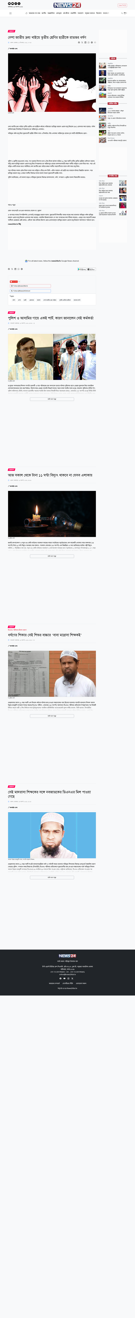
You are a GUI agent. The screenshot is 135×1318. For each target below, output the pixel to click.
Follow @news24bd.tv (20, 286)
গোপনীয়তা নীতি (68, 983)
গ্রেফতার (31, 300)
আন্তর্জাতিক (51, 13)
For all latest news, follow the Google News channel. (53, 261)
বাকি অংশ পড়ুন (52, 399)
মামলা (38, 300)
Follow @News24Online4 (21, 291)
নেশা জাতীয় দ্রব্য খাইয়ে (49, 300)
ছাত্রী (25, 300)
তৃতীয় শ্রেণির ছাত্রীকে (65, 300)
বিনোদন (98, 13)
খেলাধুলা (59, 13)
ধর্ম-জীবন (66, 13)
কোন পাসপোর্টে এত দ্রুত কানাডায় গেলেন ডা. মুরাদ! (25, 210)
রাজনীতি (73, 13)
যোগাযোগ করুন (81, 983)
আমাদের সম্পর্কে (54, 983)
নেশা (19, 300)
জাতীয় (44, 13)
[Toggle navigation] (10, 13)
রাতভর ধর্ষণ (77, 300)
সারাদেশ (80, 13)
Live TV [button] (121, 5)
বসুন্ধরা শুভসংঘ (90, 13)
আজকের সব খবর (34, 13)
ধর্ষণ (14, 300)
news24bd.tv (13, 224)
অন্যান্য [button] (105, 13)
